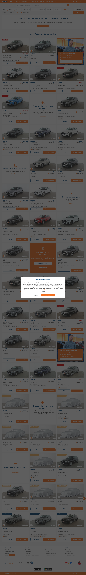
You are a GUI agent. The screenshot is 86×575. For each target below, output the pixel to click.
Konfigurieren (36, 295)
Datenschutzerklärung (42, 289)
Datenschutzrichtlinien (56, 289)
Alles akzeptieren (48, 295)
